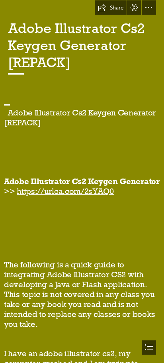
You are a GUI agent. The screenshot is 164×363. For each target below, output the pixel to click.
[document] (82, 181)
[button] (111, 7)
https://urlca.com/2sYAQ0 (65, 191)
